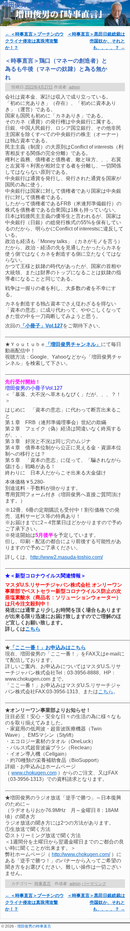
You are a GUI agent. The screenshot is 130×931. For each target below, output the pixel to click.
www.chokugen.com (33, 772)
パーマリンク (94, 883)
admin (74, 87)
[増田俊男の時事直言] (65, 13)
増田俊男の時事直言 (29, 5)
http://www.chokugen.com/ (81, 854)
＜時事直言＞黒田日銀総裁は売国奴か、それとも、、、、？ (96, 40)
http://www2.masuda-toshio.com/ (66, 557)
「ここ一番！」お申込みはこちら (48, 647)
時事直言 (42, 883)
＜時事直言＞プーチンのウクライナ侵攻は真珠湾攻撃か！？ (34, 40)
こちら (32, 629)
